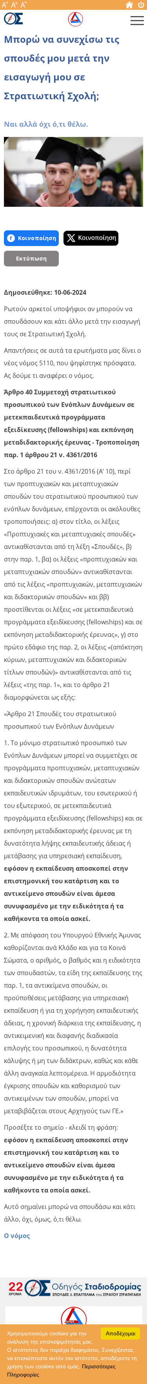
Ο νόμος (17, 1235)
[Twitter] (91, 238)
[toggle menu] (137, 22)
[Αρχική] (129, 6)
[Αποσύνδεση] (141, 6)
